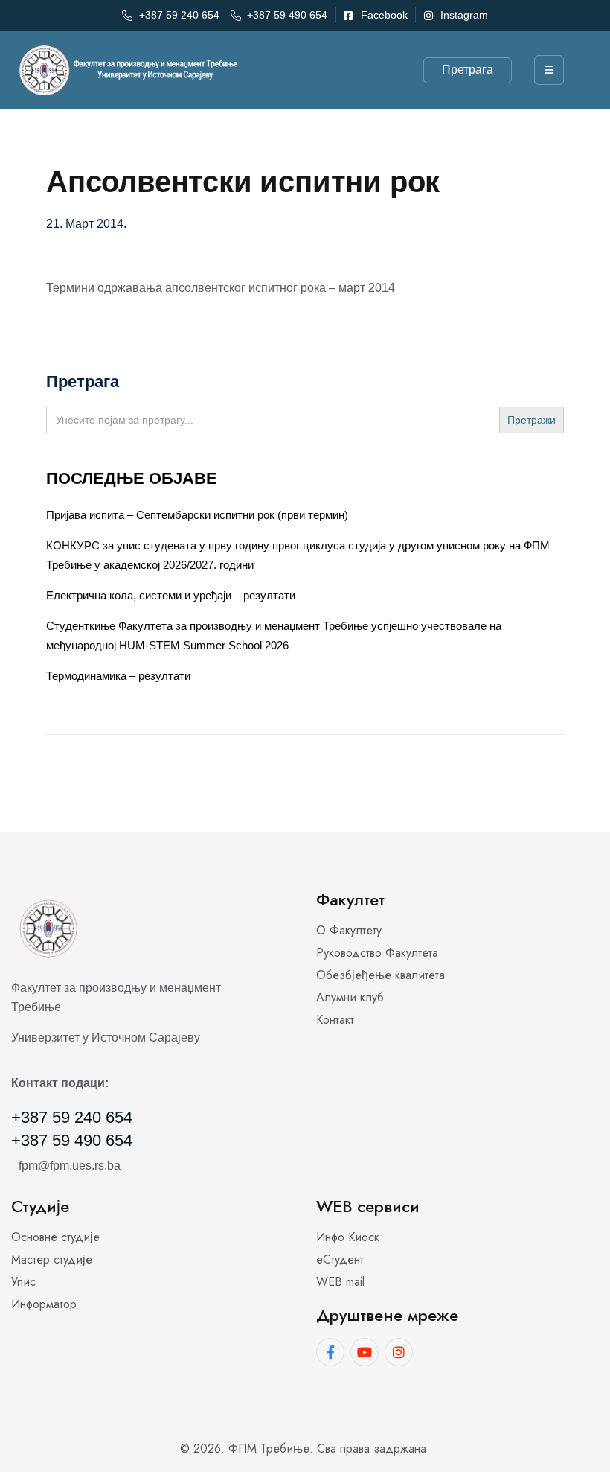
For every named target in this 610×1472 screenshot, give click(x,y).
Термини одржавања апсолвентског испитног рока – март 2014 (220, 287)
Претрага (467, 69)
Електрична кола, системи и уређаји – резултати (170, 595)
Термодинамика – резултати (118, 675)
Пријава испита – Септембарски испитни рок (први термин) (197, 515)
